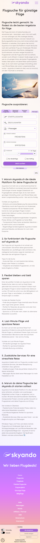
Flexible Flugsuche (6, 111)
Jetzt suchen (20, 163)
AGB (20, 515)
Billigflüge (20, 494)
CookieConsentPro (20, 540)
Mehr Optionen (20, 168)
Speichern (28, 537)
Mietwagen (35, 111)
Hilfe (36, 173)
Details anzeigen (28, 533)
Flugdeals (20, 481)
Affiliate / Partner (20, 512)
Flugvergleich (20, 487)
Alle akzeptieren (29, 530)
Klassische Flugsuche (15, 111)
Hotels (20, 509)
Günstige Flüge (20, 490)
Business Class (24, 111)
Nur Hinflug (30, 159)
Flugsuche (20, 478)
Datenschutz (23, 541)
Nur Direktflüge (13, 159)
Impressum (16, 541)
